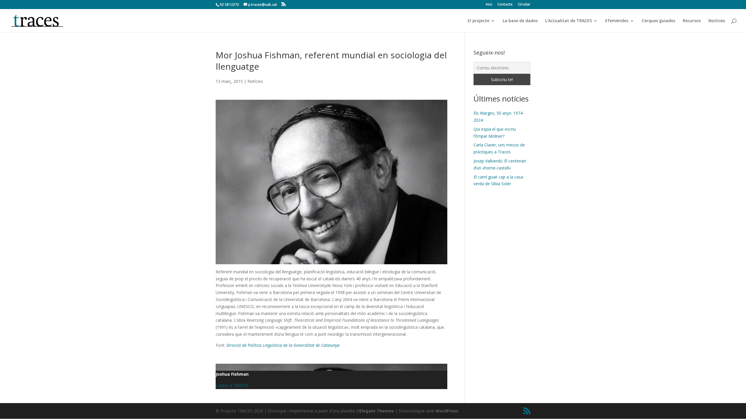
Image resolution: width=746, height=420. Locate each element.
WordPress (447, 411)
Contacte (505, 5)
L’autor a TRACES (232, 385)
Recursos (692, 21)
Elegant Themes (376, 411)
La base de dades (520, 21)
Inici (489, 5)
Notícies (716, 21)
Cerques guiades (658, 21)
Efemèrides (616, 21)
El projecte (478, 21)
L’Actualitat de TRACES (568, 21)
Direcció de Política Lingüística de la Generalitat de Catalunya (282, 345)
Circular (524, 5)
